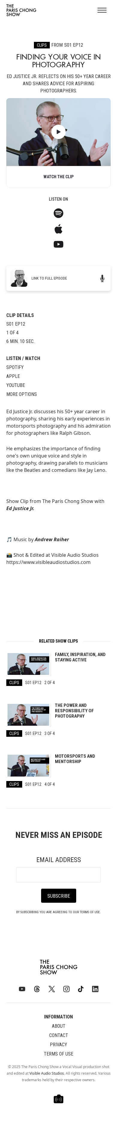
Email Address (58, 860)
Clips (42, 45)
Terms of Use (58, 1054)
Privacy (58, 1044)
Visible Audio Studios (46, 1073)
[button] (102, 10)
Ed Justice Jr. (20, 508)
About (58, 1026)
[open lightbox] (58, 132)
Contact (58, 1035)
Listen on (58, 199)
